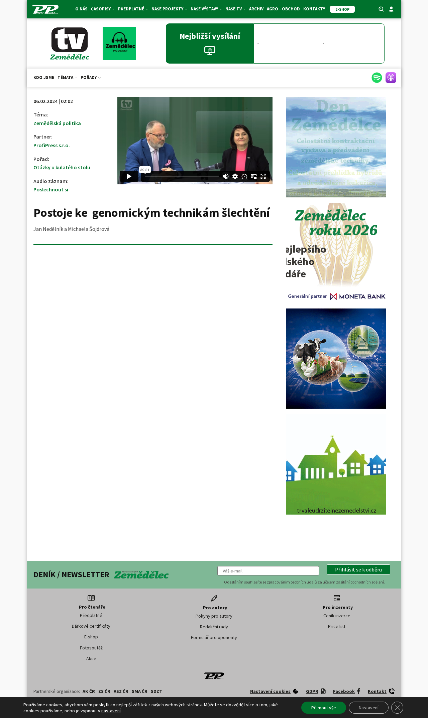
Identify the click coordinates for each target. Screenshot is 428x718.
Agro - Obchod (283, 9)
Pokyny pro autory (214, 616)
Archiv (256, 9)
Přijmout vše (323, 708)
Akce (91, 658)
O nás (81, 9)
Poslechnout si (50, 189)
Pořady (89, 77)
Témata (65, 77)
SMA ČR (139, 691)
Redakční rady (214, 627)
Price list (336, 626)
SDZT (156, 691)
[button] (358, 569)
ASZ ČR (121, 691)
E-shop (91, 637)
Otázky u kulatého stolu (61, 167)
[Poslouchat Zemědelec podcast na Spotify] (376, 77)
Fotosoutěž (91, 648)
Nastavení (369, 708)
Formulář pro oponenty (214, 637)
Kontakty (314, 9)
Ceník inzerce (336, 616)
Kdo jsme (43, 77)
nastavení (111, 711)
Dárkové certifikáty (91, 626)
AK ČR (89, 691)
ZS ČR (104, 691)
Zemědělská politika (57, 123)
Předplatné (91, 615)
